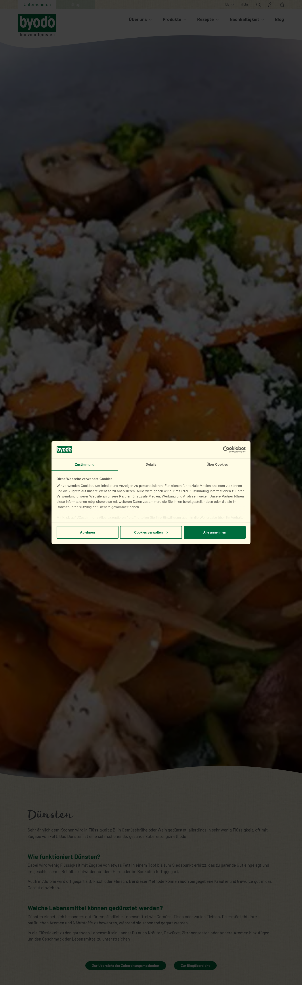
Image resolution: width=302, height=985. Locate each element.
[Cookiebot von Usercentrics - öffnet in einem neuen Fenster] (226, 449)
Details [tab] (151, 464)
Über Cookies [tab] (217, 464)
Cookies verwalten (148, 532)
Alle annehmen (214, 532)
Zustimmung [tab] (85, 464)
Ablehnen (87, 532)
